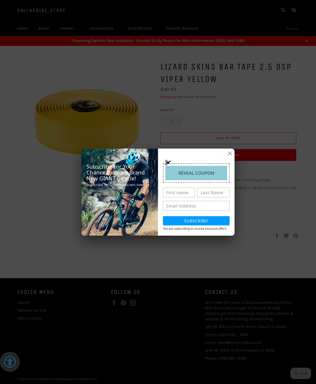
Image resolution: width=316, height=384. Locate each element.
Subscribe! (196, 221)
